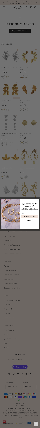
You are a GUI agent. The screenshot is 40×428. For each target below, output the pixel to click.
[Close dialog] (38, 200)
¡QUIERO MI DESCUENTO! (30, 216)
